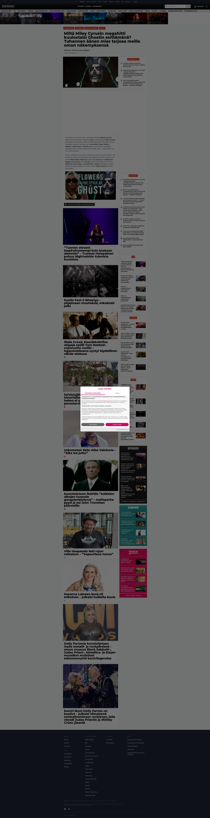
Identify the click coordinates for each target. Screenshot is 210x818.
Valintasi (117, 393)
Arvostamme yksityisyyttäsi (93, 393)
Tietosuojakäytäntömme (122, 429)
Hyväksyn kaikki (117, 424)
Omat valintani (93, 424)
